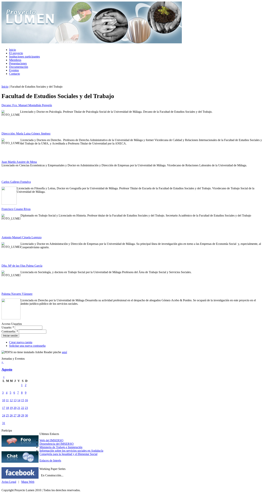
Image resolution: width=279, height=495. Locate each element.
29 (22, 415)
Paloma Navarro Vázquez (17, 293)
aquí (64, 352)
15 (22, 400)
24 (3, 415)
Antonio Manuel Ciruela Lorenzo (22, 237)
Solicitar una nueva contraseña (27, 345)
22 (22, 407)
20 (15, 407)
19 (11, 407)
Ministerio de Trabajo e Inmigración (60, 447)
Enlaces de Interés (50, 460)
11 (7, 400)
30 (26, 415)
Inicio (5, 86)
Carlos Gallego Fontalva (16, 181)
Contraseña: (10, 331)
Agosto (7, 369)
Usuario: (8, 327)
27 (15, 415)
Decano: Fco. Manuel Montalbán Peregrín (27, 105)
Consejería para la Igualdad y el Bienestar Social (68, 454)
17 (3, 407)
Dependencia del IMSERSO (56, 443)
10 (3, 400)
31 (3, 423)
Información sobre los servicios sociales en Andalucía (71, 450)
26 (11, 415)
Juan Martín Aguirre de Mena (19, 161)
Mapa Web (27, 481)
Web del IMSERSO (51, 440)
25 (7, 415)
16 (26, 400)
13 (15, 400)
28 (18, 415)
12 (11, 400)
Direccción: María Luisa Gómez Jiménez (26, 133)
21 (18, 407)
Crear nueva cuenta (20, 342)
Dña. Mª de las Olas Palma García (22, 265)
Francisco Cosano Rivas (16, 209)
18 (7, 407)
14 (18, 400)
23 (26, 407)
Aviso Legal (9, 481)
